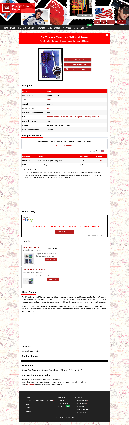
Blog (76, 27)
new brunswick (81, 412)
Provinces (66, 27)
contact (28, 411)
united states (64, 403)
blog (27, 404)
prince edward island (83, 409)
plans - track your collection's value (39, 400)
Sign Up (121, 21)
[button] (101, 160)
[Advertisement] (64, 193)
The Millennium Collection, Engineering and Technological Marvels (73, 117)
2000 (49, 100)
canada (62, 400)
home (28, 396)
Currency (92, 151)
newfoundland (81, 403)
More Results (63, 232)
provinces (78, 396)
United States (54, 27)
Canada (41, 27)
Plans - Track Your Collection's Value (19, 27)
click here (31, 384)
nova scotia (80, 406)
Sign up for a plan (63, 145)
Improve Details (79, 69)
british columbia (82, 400)
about (28, 407)
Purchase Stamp (79, 64)
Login (111, 21)
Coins (84, 27)
